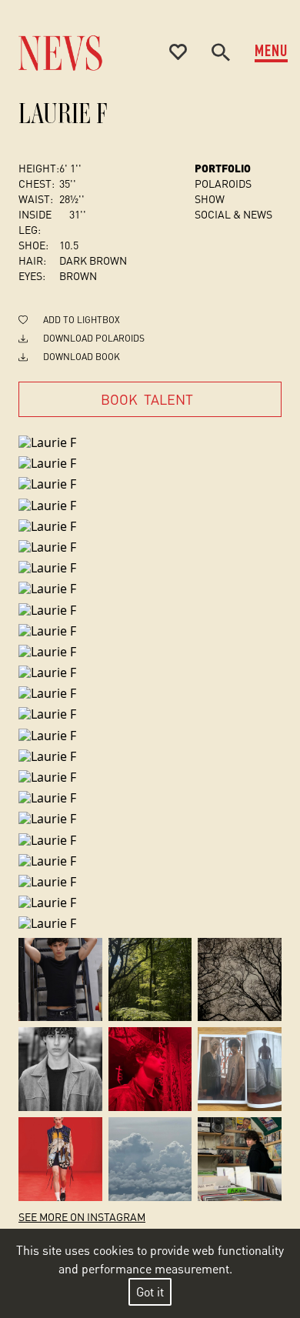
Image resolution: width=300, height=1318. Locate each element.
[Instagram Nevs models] (60, 980)
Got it (150, 1291)
